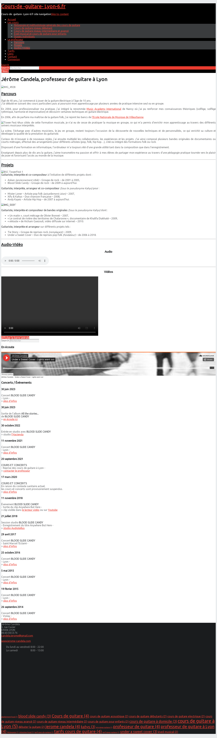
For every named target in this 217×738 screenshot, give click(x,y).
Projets (18, 45)
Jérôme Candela (7, 377)
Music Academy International (104, 108)
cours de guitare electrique (186, 716)
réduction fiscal (26, 732)
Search (5, 67)
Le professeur (15, 39)
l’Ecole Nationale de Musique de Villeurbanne (117, 117)
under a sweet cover (138, 732)
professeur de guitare (136, 726)
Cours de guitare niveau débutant (33, 28)
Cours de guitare (70, 716)
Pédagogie (13, 732)
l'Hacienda (17, 434)
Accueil (12, 19)
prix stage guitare (104, 727)
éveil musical (168, 731)
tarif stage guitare (110, 732)
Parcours (19, 42)
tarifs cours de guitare (78, 731)
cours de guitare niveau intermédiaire (62, 721)
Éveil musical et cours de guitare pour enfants (40, 33)
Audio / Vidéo (22, 48)
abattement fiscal (9, 717)
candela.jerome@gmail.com (17, 635)
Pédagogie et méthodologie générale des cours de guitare (47, 25)
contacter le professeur (16, 470)
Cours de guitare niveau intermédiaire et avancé (41, 30)
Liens (11, 53)
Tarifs (11, 50)
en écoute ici (10, 419)
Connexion (14, 59)
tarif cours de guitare (44, 732)
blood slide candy (34, 716)
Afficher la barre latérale (15, 337)
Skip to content (60, 14)
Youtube (53, 509)
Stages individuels (24, 36)
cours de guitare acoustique (109, 716)
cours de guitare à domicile (153, 721)
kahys (88, 727)
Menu (5, 71)
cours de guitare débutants (148, 716)
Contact (12, 56)
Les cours (13, 22)
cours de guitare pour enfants (108, 721)
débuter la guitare (31, 726)
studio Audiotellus (14, 528)
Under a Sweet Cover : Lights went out (29, 377)
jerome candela (62, 726)
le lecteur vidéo (30, 509)
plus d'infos (10, 401)
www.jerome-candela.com (16, 641)
